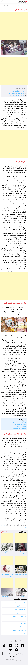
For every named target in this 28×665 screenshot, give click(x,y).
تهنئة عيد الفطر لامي (20, 424)
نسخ (15, 182)
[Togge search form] (2, 1)
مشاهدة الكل (5, 532)
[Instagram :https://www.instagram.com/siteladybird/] (16, 647)
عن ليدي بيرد (19, 653)
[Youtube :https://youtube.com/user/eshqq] (10, 647)
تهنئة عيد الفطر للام (20, 426)
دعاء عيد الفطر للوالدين (19, 428)
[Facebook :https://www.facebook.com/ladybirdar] (22, 647)
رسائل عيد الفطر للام (19, 422)
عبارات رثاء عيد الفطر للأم (16, 95)
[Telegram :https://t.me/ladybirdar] (16, 651)
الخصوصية (8, 653)
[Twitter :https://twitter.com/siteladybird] (10, 651)
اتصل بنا (13, 656)
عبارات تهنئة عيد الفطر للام (16, 93)
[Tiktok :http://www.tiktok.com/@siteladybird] (4, 647)
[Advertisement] (14, 26)
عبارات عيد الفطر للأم (18, 91)
